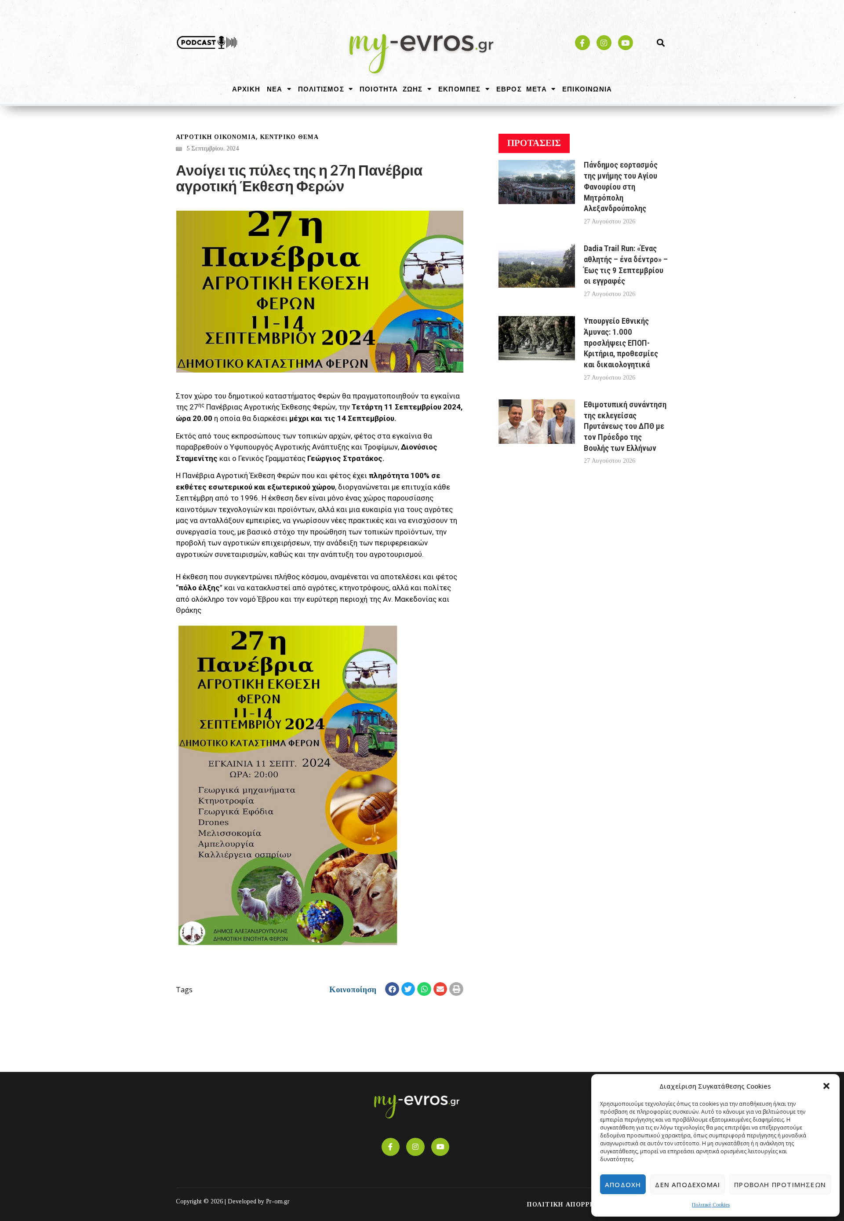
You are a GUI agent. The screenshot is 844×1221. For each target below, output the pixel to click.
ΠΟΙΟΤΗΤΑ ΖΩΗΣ (391, 89)
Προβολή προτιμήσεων (780, 1184)
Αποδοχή (623, 1184)
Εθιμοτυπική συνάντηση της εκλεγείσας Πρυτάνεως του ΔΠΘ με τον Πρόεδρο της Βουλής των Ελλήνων (625, 426)
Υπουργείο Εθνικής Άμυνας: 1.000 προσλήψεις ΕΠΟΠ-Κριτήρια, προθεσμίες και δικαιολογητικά (621, 342)
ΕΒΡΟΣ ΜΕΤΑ (521, 89)
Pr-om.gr (278, 1201)
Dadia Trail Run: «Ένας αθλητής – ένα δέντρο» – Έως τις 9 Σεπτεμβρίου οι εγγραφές (626, 264)
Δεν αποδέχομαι (687, 1184)
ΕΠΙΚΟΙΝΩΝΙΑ (587, 89)
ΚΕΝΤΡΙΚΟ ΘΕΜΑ (289, 137)
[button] (826, 1086)
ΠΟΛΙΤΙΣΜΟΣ (321, 89)
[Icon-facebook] (582, 42)
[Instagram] (604, 42)
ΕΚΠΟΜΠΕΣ (459, 89)
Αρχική (246, 89)
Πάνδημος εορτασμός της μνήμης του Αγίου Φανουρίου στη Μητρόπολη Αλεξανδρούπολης (621, 186)
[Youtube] (625, 42)
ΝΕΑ (275, 89)
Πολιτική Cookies (711, 1205)
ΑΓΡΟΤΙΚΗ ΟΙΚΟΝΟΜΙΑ (216, 137)
